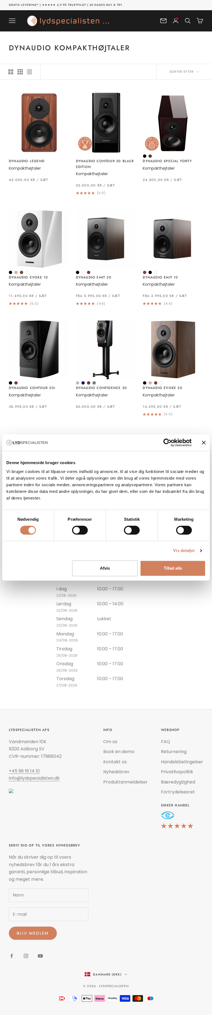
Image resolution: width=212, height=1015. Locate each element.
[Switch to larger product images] (10, 71)
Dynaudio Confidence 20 (101, 387)
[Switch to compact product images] (29, 71)
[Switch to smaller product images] (20, 71)
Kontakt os (115, 762)
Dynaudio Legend (26, 161)
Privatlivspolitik (177, 772)
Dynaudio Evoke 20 (162, 387)
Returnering (174, 751)
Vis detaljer (184, 550)
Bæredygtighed (178, 782)
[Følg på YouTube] (40, 956)
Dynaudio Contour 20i (32, 387)
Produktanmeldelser (125, 782)
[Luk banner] (204, 443)
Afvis (105, 568)
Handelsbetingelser (182, 762)
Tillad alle (173, 568)
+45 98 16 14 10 (24, 771)
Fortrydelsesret (178, 792)
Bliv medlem (33, 933)
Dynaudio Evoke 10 (28, 277)
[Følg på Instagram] (26, 956)
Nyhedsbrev (116, 772)
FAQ (165, 741)
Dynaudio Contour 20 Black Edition (105, 164)
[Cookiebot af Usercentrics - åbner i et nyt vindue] (167, 442)
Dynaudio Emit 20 (94, 277)
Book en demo (118, 751)
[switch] (80, 530)
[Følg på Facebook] (11, 956)
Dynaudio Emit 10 (160, 277)
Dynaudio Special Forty (167, 161)
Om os (110, 741)
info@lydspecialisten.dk (34, 778)
